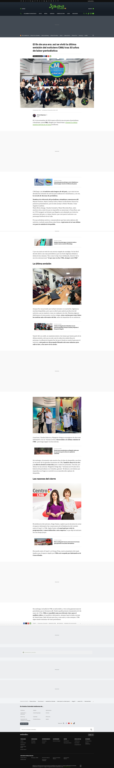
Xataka (21, 741)
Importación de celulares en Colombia (25, 719)
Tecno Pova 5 (41, 701)
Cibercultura (61, 13)
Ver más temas (24, 723)
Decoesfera (77, 742)
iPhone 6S (48, 716)
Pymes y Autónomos (87, 743)
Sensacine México (46, 757)
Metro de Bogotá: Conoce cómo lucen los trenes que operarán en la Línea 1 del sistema (66, 542)
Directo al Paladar (56, 741)
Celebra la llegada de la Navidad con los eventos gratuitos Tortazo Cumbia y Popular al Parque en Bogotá (66, 327)
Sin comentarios (38, 56)
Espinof (43, 742)
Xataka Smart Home (23, 747)
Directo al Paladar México (56, 758)
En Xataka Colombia (57, 180)
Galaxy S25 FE (67, 35)
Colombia (35, 716)
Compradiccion (78, 744)
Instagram (91, 13)
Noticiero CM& (53, 623)
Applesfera (22, 744)
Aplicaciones (48, 710)
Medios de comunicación (70, 623)
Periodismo (60, 623)
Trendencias (77, 741)
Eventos (47, 712)
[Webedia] (24, 734)
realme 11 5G (80, 701)
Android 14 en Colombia (50, 701)
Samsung (81, 35)
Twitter (84, 13)
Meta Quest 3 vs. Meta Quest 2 (63, 701)
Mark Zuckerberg (45, 35)
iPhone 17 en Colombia (35, 35)
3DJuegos (33, 741)
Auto (40, 13)
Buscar (91, 729)
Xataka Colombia (57, 6)
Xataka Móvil (23, 742)
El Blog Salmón (88, 741)
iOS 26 (61, 35)
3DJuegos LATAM (34, 757)
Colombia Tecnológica (30, 13)
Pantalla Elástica (36, 719)
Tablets (34, 710)
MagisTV (74, 701)
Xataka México (23, 757)
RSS (71, 723)
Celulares (22, 710)
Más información (66, 766)
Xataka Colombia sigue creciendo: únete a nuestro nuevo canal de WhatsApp (65, 243)
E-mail (50, 56)
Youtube (93, 13)
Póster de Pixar (33, 701)
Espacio (52, 13)
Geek (68, 13)
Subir (90, 734)
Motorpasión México (66, 758)
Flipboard (48, 56)
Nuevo (90, 8)
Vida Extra (33, 742)
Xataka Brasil (23, 759)
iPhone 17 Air (74, 35)
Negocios (75, 13)
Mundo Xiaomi (23, 749)
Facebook (86, 13)
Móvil (45, 13)
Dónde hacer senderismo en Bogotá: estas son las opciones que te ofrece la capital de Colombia (66, 451)
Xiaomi (47, 719)
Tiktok (88, 13)
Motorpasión (66, 741)
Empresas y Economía (42, 623)
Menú (23, 8)
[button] (42, 115)
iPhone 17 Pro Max (54, 35)
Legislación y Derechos (23, 713)
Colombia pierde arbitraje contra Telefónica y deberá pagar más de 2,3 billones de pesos (66, 183)
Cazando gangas (37, 712)
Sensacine (44, 741)
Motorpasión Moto (67, 742)
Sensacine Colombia (44, 760)
